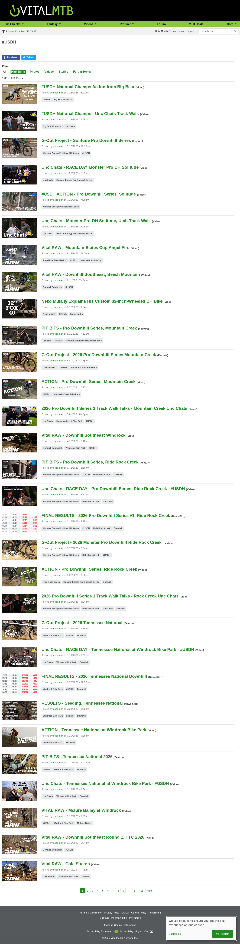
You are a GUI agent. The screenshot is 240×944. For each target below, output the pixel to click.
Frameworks (76, 314)
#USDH (46, 99)
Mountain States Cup (91, 260)
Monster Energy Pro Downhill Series (61, 153)
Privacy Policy (111, 912)
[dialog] (201, 928)
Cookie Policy (138, 912)
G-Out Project (49, 367)
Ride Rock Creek (101, 474)
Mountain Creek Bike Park (84, 367)
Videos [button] (89, 24)
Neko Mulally (49, 314)
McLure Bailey (84, 823)
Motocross (135, 917)
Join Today (178, 31)
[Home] (41, 10)
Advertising (155, 912)
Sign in (190, 31)
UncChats (70, 126)
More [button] (230, 24)
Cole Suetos (49, 876)
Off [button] (151, 931)
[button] (11, 57)
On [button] (146, 931)
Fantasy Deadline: (20, 31)
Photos (35, 71)
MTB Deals (196, 24)
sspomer (58, 92)
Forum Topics (82, 71)
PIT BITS (47, 341)
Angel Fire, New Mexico (54, 260)
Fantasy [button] (52, 24)
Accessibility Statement (99, 931)
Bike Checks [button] (12, 24)
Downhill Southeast (52, 287)
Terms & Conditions (91, 912)
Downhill (118, 474)
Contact (104, 917)
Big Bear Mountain (63, 99)
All (4, 71)
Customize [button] (175, 933)
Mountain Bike (119, 917)
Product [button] (125, 24)
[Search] (235, 31)
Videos (49, 71)
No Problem (222, 933)
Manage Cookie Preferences (120, 924)
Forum (161, 24)
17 (136, 890)
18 (142, 890)
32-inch (63, 314)
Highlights (18, 71)
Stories (63, 71)
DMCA (125, 912)
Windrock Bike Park (75, 448)
